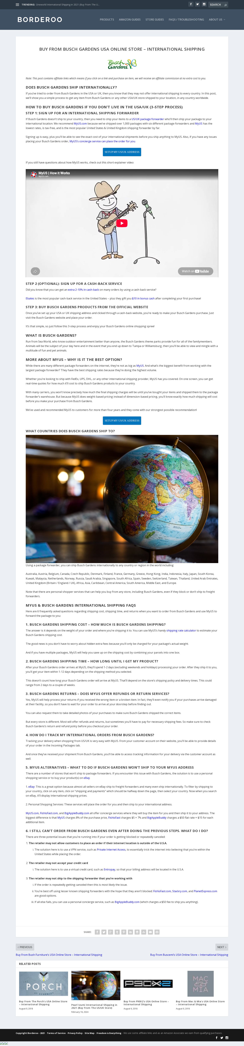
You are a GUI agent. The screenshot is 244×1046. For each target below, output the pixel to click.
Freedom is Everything (109, 1033)
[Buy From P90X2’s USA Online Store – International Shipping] (148, 984)
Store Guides (155, 19)
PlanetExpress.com (205, 891)
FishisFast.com (162, 891)
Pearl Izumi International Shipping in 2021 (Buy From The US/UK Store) (94, 1006)
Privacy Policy (75, 1033)
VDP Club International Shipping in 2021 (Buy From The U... (67, 4)
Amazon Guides (130, 19)
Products (107, 19)
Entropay (109, 869)
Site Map (89, 1033)
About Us (215, 19)
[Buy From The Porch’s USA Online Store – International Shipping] (43, 984)
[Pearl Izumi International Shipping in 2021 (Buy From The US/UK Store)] (95, 985)
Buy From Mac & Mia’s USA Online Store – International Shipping (200, 1003)
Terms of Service (56, 1033)
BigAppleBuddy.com (127, 902)
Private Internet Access (111, 849)
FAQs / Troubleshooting (186, 19)
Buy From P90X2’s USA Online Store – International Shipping (146, 1003)
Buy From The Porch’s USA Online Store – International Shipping (43, 1003)
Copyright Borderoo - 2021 (30, 1033)
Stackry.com (179, 891)
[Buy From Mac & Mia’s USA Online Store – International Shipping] (200, 984)
